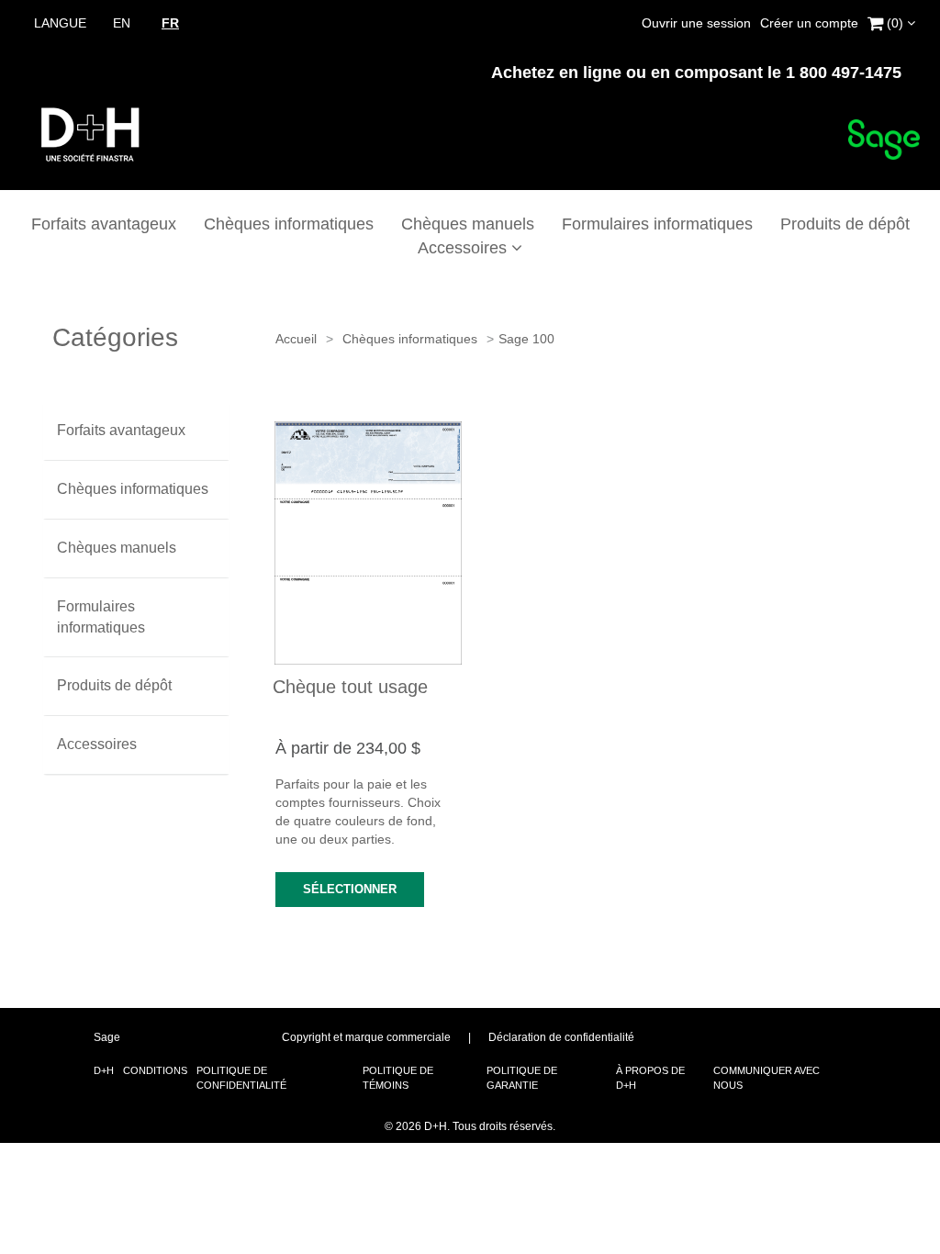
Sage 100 (526, 338)
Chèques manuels (467, 224)
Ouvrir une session (696, 23)
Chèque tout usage (350, 687)
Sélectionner (350, 889)
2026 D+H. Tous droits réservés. (470, 1126)
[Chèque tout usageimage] (368, 543)
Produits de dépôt (845, 224)
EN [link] (121, 23)
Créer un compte (809, 23)
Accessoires (464, 248)
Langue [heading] (60, 23)
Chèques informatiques (289, 224)
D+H (104, 1070)
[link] (891, 20)
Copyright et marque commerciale (366, 1037)
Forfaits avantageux (103, 224)
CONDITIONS (155, 1070)
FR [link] (170, 23)
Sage (107, 1037)
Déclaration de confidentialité (561, 1037)
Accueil (296, 338)
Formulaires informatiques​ (657, 224)
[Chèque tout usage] (368, 543)
